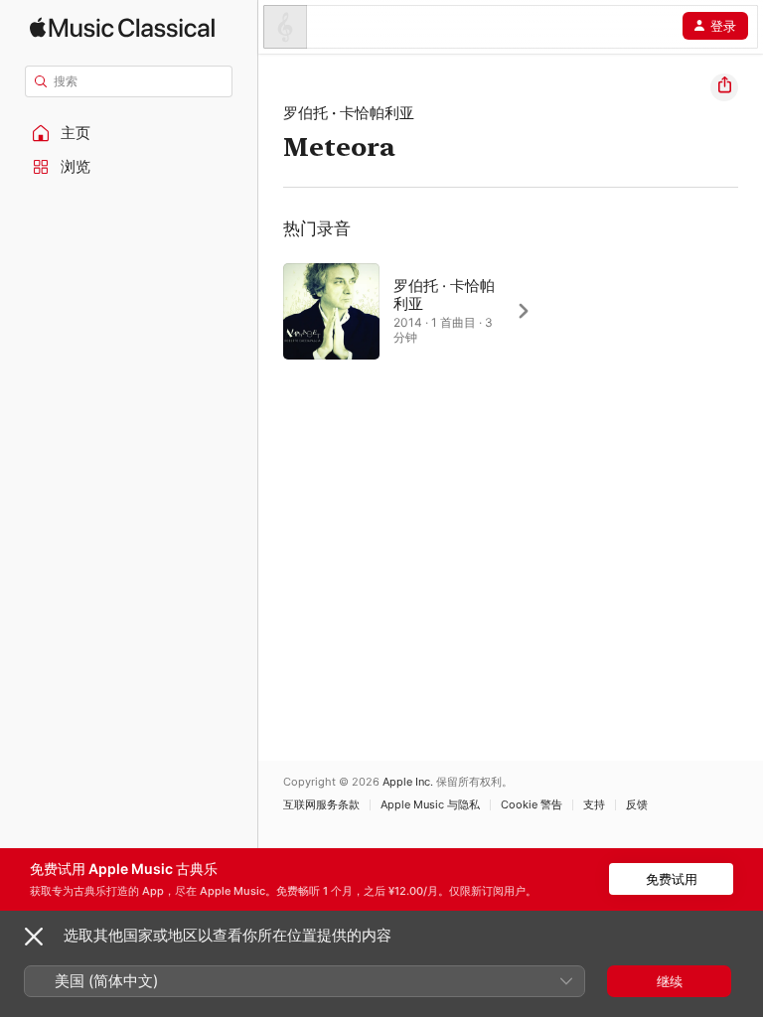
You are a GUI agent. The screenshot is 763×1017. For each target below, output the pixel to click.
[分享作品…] (724, 87)
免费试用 (671, 879)
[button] (129, 133)
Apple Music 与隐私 (430, 804)
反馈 (637, 804)
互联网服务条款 (321, 804)
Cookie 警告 (531, 804)
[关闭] (34, 936)
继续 (670, 981)
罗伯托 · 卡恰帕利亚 (348, 112)
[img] (122, 27)
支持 (594, 804)
